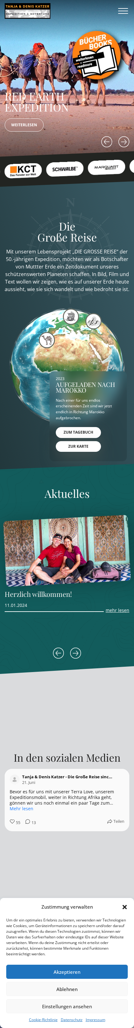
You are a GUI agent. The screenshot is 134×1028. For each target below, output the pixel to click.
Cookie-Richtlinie (43, 1019)
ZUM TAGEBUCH (78, 432)
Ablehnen (67, 989)
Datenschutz (72, 1019)
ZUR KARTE (78, 446)
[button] (125, 907)
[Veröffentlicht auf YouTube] (120, 779)
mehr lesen (117, 610)
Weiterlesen (24, 125)
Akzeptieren (67, 972)
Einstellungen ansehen (67, 1006)
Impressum (95, 1019)
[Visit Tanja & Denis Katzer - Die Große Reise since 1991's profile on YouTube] (16, 780)
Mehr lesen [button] (21, 808)
